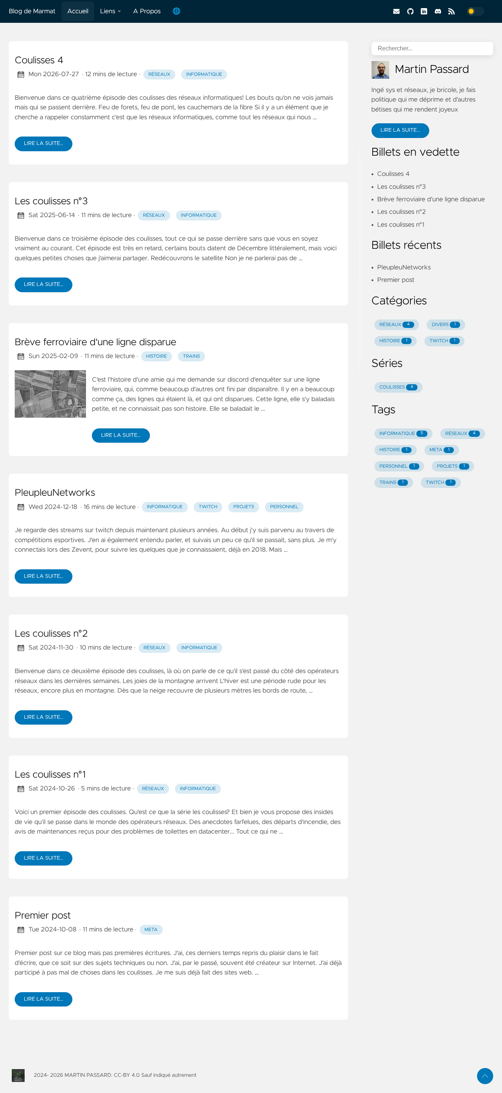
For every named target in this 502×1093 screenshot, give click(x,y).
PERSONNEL (397, 466)
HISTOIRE (393, 341)
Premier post (43, 916)
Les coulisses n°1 (50, 775)
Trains (191, 356)
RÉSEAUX (394, 324)
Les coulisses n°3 (51, 201)
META (440, 450)
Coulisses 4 (39, 61)
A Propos (147, 11)
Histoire (156, 356)
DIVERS (444, 324)
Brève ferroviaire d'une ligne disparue (95, 342)
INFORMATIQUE (401, 433)
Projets (243, 507)
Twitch (208, 507)
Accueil (78, 11)
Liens (107, 11)
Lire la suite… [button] (400, 130)
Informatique (204, 74)
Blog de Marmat (32, 11)
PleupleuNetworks (55, 493)
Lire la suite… (43, 143)
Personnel (284, 507)
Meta (150, 929)
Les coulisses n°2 (51, 634)
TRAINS (391, 482)
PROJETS (451, 466)
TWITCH (442, 341)
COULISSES (396, 387)
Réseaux (159, 74)
